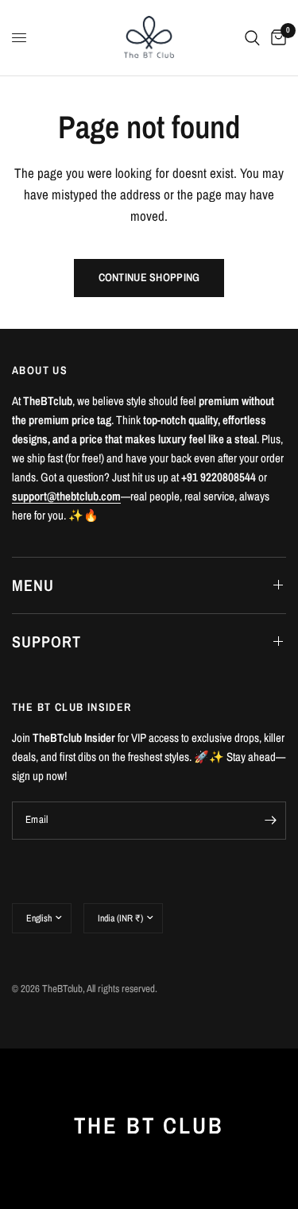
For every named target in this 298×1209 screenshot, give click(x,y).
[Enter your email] (270, 820)
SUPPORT (46, 641)
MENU (33, 585)
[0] (275, 37)
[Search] (252, 37)
